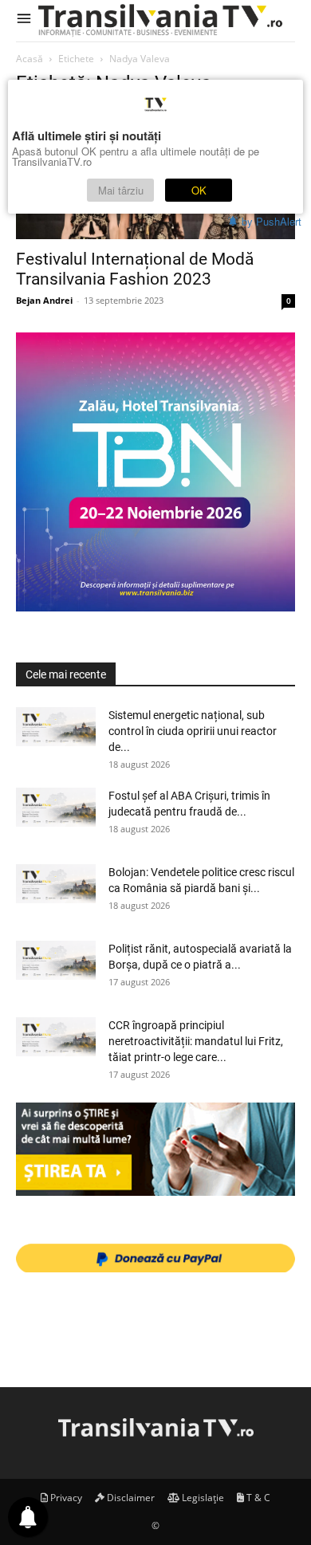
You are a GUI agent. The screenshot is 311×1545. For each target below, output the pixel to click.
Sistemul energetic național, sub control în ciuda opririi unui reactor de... (192, 731)
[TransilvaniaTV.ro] (163, 20)
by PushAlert (271, 221)
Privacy (65, 1497)
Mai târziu (121, 190)
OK (199, 190)
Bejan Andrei (44, 300)
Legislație (201, 1497)
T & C (257, 1497)
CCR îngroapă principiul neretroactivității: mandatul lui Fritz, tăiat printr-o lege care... (195, 1041)
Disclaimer (129, 1497)
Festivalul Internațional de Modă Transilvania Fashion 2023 (135, 269)
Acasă (29, 58)
